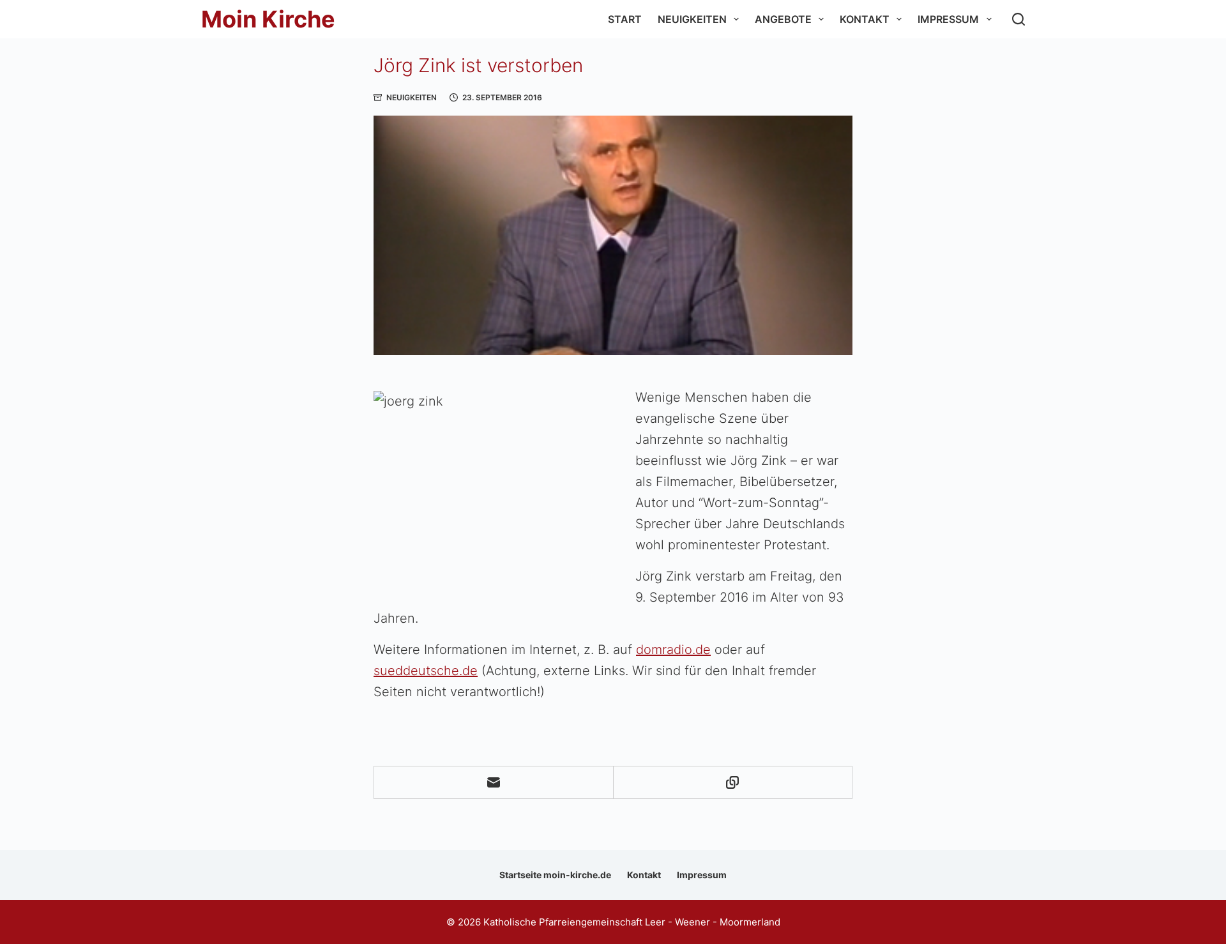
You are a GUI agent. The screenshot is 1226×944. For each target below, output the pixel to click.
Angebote (783, 19)
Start (625, 19)
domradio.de (673, 649)
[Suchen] (1018, 19)
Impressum (948, 19)
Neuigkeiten (692, 19)
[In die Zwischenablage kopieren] (733, 782)
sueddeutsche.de (426, 670)
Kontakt (864, 19)
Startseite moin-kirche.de (555, 874)
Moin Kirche (268, 19)
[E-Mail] (494, 782)
